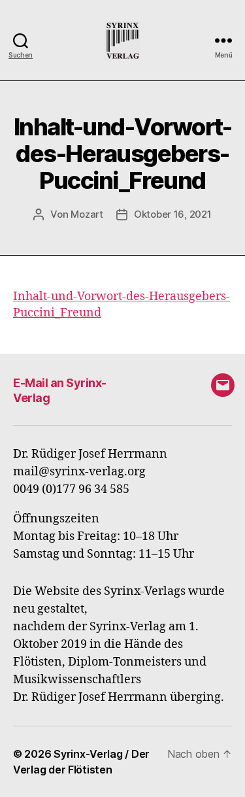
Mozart (87, 214)
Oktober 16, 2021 (173, 214)
